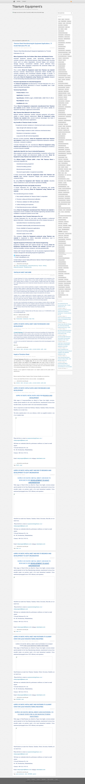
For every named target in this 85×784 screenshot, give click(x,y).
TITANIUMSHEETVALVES (17, 329)
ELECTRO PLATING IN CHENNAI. (63, 83)
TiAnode (59, 229)
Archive (18, 1)
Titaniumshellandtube (67, 283)
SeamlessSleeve (67, 196)
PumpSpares (60, 182)
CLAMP (70, 52)
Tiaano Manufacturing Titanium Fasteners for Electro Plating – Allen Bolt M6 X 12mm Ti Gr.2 (64, 359)
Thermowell (65, 225)
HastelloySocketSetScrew (62, 118)
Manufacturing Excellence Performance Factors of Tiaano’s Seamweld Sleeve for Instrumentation (65, 365)
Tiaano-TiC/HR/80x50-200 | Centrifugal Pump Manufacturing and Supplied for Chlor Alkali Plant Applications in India (65, 352)
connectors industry (66, 58)
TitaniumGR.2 (60, 256)
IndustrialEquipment (23, 265)
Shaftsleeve (68, 200)
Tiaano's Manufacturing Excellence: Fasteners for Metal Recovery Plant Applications (64, 319)
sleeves (59, 206)
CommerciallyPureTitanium (62, 56)
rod (20, 548)
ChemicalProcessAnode (61, 46)
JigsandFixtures (67, 149)
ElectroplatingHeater (67, 85)
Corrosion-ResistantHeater (62, 75)
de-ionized (63, 79)
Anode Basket (63, 21)
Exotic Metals (66, 91)
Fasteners (60, 95)
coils (61, 54)
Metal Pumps (60, 159)
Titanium (40, 265)
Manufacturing (69, 153)
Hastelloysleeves (68, 116)
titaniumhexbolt (60, 279)
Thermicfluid (65, 223)
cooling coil (60, 60)
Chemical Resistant (61, 40)
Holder (68, 128)
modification (68, 165)
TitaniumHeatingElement (62, 277)
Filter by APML (50, 779)
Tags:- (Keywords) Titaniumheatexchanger (64, 215)
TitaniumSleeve (60, 285)
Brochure (26, 392)
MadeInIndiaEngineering (62, 153)
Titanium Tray (66, 237)
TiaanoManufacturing (66, 227)
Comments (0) (52, 47)
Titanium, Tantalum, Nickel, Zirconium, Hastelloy (32, 274)
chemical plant (60, 38)
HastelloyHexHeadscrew (62, 108)
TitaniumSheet (60, 283)
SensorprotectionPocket (62, 200)
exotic (42, 349)
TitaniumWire (68, 287)
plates (30, 349)
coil (58, 54)
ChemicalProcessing (61, 48)
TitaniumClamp (60, 245)
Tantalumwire (26, 318)
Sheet (30, 47)
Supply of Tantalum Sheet (21, 354)
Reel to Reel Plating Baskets (62, 184)
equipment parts (26, 47)
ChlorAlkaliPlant (68, 50)
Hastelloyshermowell (61, 116)
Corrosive (68, 75)
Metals (59, 163)
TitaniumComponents (67, 245)
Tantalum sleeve (65, 217)
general (34, 774)
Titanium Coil (65, 231)
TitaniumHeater (60, 275)
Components (69, 56)
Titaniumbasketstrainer (61, 241)
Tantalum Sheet (52, 274)
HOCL (59, 128)
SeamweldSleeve (67, 198)
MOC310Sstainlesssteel (62, 165)
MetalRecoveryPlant (67, 161)
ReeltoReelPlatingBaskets (62, 186)
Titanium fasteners (61, 233)
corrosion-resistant (36, 349)
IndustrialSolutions (61, 147)
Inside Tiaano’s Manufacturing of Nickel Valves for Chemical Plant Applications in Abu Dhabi (64, 345)
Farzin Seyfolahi (56, 781)
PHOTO (33, 392)
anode (59, 21)
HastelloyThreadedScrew (62, 122)
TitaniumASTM (68, 239)
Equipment (67, 87)
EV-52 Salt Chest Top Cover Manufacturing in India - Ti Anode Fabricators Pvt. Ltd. (64, 305)
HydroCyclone (60, 130)
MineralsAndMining (64, 163)
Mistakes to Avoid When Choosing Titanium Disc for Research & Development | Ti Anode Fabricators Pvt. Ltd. (64, 312)
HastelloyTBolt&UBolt (67, 120)
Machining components (61, 151)
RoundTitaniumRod (66, 192)
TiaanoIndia (60, 227)
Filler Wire (65, 95)
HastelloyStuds (60, 120)
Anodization (60, 23)
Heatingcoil (60, 126)
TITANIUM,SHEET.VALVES (49, 328)
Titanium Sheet (60, 237)
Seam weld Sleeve (61, 196)
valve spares (33, 328)
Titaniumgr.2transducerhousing (63, 265)
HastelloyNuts (69, 114)
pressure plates (60, 180)
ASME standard (68, 23)
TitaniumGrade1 (65, 267)
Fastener (68, 93)
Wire (33, 318)
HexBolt (64, 126)
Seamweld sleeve (61, 198)
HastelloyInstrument (61, 110)
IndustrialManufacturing (62, 145)
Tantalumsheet (19, 318)
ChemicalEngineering (61, 42)
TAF (58, 213)
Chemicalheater (68, 42)
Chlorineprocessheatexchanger (63, 52)
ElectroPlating (60, 85)
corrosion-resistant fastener (62, 71)
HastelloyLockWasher (61, 112)
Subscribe (44, 779)
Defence (59, 79)
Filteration (65, 97)
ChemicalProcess (60, 44)
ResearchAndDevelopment (62, 190)
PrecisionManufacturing (62, 178)
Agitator (63, 19)
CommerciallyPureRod (66, 54)
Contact (24, 1)
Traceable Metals (61, 289)
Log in (56, 779)
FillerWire (69, 95)
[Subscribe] (71, 1)
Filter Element (60, 97)
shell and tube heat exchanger (65, 202)
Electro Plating (60, 81)
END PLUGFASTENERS (61, 87)
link (28, 40)
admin (22, 47)
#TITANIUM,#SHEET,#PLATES (40, 328)
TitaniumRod (69, 281)
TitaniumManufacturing (33, 265)
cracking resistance (61, 77)
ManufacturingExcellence (62, 155)
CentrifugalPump (60, 36)
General (30, 392)
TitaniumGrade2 (60, 269)
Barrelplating (66, 25)
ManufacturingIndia (61, 157)
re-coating (64, 182)
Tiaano (69, 225)
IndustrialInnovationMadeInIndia (63, 143)
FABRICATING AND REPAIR (62, 93)
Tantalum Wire (46, 274)
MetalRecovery (60, 161)
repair (68, 186)
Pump (65, 180)
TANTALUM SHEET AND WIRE (22, 272)
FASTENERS (18, 699)
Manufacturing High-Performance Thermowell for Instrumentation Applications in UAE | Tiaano (64, 338)
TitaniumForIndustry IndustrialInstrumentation (62, 253)
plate (27, 356)
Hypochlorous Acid (66, 130)
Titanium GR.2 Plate (68, 233)
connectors (60, 58)
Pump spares (69, 180)
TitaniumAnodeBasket (61, 239)
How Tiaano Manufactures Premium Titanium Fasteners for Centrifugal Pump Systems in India (64, 332)
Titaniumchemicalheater (62, 243)
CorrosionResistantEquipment (62, 73)
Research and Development (66, 188)
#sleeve (59, 19)
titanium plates (66, 235)
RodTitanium (60, 192)
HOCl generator (63, 128)
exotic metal (43, 383)
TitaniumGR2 (60, 267)
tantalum (18, 349)
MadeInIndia (68, 151)
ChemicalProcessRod (61, 50)
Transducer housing (67, 289)
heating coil (66, 124)
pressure (68, 178)
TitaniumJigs (66, 279)
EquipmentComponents (18, 267)
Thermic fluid (60, 223)
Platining (44, 265)
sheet (22, 349)
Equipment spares (61, 89)
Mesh (66, 157)
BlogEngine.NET (42, 781)
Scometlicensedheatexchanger (63, 194)
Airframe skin (67, 19)
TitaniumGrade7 (66, 273)
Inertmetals (67, 147)
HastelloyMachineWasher (62, 114)
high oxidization (68, 126)
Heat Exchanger (60, 124)
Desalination (68, 79)
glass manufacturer (29, 708)
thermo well (60, 225)
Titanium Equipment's (27, 6)
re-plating (59, 188)
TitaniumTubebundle (61, 287)
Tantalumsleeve (60, 221)
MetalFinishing (65, 159)
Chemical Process (67, 38)
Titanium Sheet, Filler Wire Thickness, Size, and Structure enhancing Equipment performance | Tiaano (65, 326)
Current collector (67, 77)
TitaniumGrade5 (60, 273)
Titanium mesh (60, 235)
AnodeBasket (69, 21)
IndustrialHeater (60, 141)
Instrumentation (61, 149)
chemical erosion (67, 36)
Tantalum (42, 274)
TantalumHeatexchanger (62, 219)
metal (45, 349)
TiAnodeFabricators (28, 267)
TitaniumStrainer (66, 285)
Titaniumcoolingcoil (61, 247)
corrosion (64, 60)
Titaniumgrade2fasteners (62, 271)
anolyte (64, 23)
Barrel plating (60, 25)
